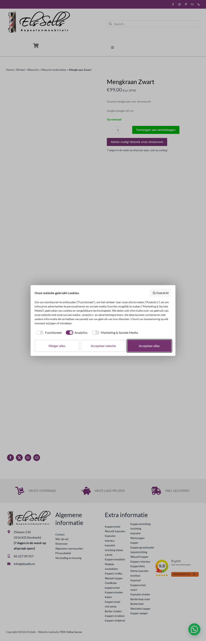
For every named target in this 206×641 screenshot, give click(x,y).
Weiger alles (56, 346)
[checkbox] (48, 332)
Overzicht (162, 293)
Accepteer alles (149, 346)
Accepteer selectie (103, 346)
